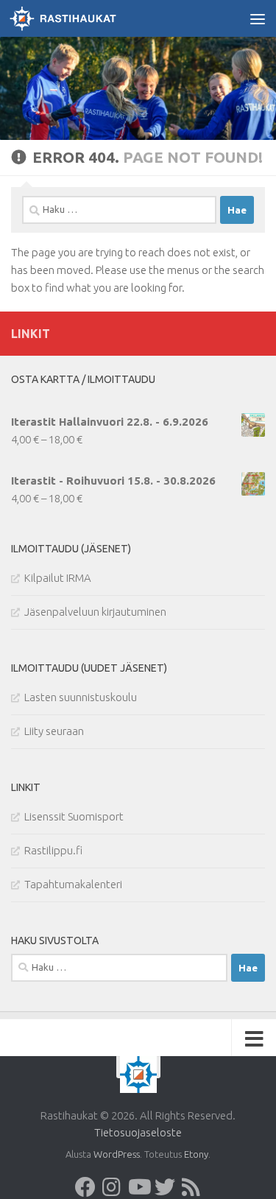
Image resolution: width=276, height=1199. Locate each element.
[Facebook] (85, 1187)
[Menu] (257, 18)
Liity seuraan (54, 731)
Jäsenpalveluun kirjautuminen (95, 611)
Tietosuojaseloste (138, 1132)
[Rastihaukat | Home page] (81, 18)
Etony (196, 1154)
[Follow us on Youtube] (138, 1187)
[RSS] (191, 1187)
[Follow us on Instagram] (112, 1187)
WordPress (116, 1154)
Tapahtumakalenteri (73, 884)
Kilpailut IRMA (57, 578)
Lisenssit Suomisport (74, 816)
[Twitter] (165, 1187)
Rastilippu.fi (53, 850)
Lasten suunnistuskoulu (80, 697)
